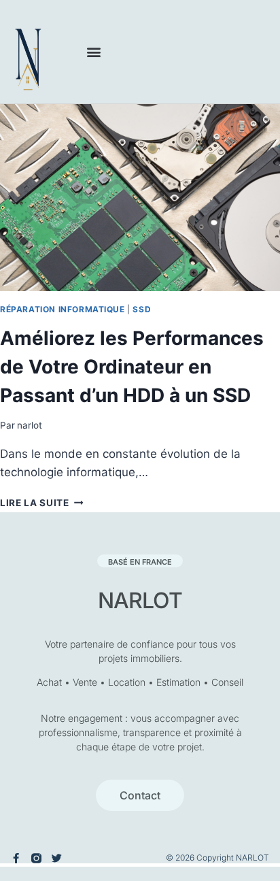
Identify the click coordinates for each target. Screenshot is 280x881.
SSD (142, 309)
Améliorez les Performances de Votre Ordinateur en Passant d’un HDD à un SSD (132, 367)
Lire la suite (41, 502)
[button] (94, 52)
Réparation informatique (62, 309)
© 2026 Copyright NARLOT (217, 857)
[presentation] (140, 197)
